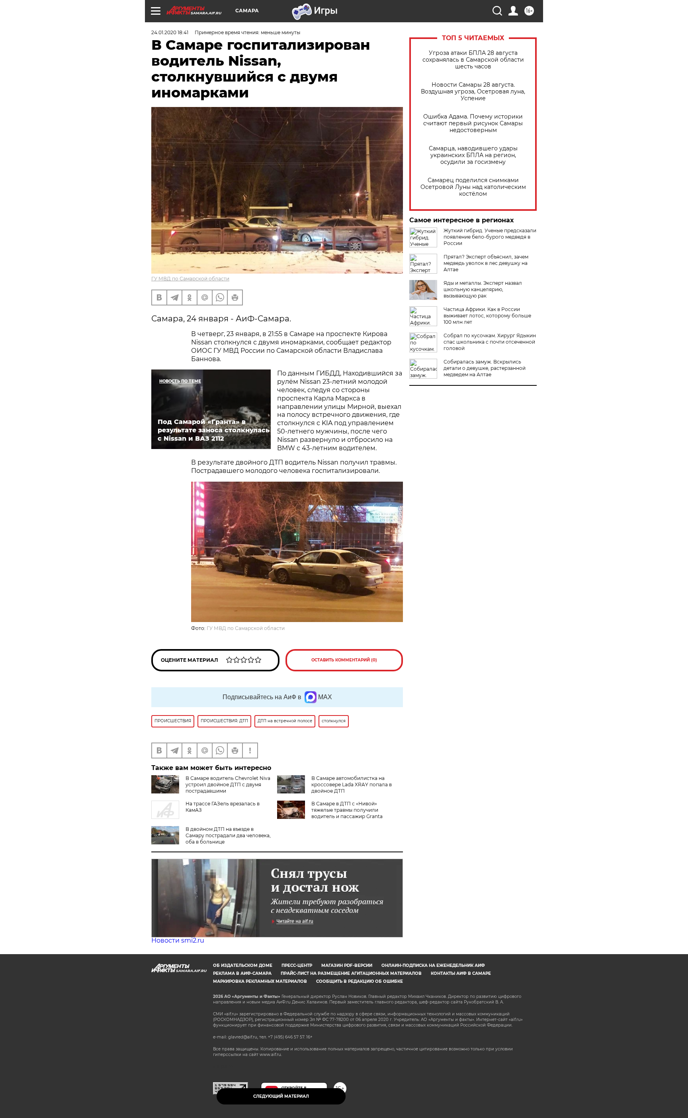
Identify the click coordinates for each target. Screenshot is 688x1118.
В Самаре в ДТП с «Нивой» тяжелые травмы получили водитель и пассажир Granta (347, 810)
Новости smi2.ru (177, 940)
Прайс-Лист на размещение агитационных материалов (351, 973)
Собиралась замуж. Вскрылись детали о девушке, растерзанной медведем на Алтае (485, 368)
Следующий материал (281, 1096)
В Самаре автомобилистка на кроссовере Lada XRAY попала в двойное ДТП (351, 784)
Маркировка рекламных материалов (260, 981)
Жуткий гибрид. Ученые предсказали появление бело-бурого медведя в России (490, 236)
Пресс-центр (296, 965)
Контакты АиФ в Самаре (461, 973)
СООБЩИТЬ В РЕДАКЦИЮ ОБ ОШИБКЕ (359, 981)
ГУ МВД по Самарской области (190, 279)
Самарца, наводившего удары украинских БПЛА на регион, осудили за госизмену (473, 155)
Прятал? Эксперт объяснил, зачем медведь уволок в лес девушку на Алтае (486, 263)
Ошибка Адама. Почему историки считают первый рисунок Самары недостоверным (473, 123)
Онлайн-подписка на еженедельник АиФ (433, 965)
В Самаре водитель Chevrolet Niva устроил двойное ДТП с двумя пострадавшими (228, 784)
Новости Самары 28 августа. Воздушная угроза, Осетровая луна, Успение (473, 92)
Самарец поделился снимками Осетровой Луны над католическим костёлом (473, 187)
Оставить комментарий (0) (344, 660)
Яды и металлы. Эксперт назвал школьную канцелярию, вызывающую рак (483, 289)
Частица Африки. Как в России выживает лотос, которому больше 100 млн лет (487, 315)
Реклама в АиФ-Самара (242, 973)
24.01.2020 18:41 (169, 32)
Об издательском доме (242, 965)
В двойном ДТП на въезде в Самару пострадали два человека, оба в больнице (228, 835)
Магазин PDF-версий (346, 965)
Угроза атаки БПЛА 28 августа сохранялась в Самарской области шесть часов (473, 60)
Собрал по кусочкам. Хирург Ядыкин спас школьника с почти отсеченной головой (490, 341)
